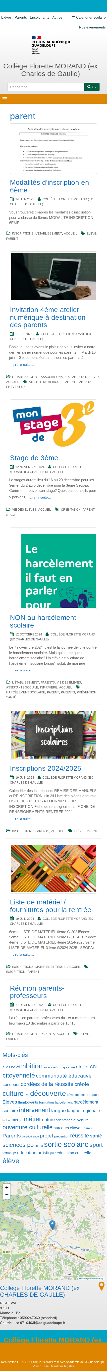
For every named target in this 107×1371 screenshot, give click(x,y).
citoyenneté (18, 1075)
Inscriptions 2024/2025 (45, 768)
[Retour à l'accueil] (53, 45)
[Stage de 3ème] (53, 424)
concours (11, 1084)
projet (46, 1136)
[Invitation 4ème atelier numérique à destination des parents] (53, 276)
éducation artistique (36, 1152)
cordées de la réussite (47, 1084)
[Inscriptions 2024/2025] (53, 735)
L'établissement (48, 233)
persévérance (30, 1136)
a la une (8, 1067)
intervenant (34, 1110)
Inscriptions (22, 233)
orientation (71, 509)
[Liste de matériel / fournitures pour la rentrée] (53, 869)
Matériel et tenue (50, 967)
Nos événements (92, 27)
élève (91, 233)
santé (11, 697)
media (17, 1119)
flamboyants (28, 1102)
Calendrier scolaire (90, 17)
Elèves (6, 17)
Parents (21, 17)
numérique (52, 382)
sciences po (18, 1144)
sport (96, 1145)
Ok (93, 87)
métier (32, 1119)
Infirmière (48, 687)
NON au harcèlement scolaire (43, 621)
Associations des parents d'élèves (70, 377)
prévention (16, 387)
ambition (29, 1066)
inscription (15, 972)
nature (48, 1119)
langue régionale (83, 1110)
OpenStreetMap (96, 1278)
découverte (48, 1093)
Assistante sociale (22, 687)
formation (46, 1102)
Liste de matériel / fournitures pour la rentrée (50, 906)
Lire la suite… (23, 365)
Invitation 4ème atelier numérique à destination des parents (48, 317)
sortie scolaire (66, 1144)
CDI (94, 1066)
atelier (35, 382)
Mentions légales (62, 1366)
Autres (57, 17)
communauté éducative (64, 1076)
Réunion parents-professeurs (37, 992)
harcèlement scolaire (25, 692)
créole (81, 1084)
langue (58, 1110)
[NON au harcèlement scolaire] (53, 568)
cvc (27, 1095)
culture (13, 1093)
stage (11, 515)
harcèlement (64, 1102)
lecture (6, 1120)
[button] (52, 1225)
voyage (9, 1153)
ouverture (81, 1120)
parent (12, 238)
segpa (39, 1146)
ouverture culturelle (27, 1127)
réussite (79, 1136)
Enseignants (39, 17)
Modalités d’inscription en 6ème (49, 186)
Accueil (70, 233)
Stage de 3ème (34, 458)
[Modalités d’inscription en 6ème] (53, 148)
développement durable (83, 1095)
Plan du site (41, 1366)
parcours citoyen (68, 1128)
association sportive (59, 1067)
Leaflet (84, 1278)
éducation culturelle (74, 1153)
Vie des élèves (24, 509)
